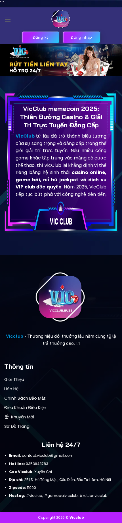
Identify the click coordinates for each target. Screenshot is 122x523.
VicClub (25, 136)
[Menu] (7, 19)
